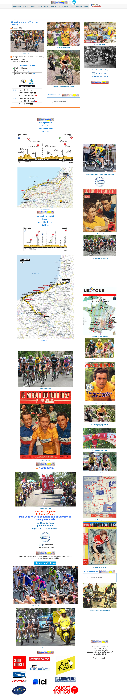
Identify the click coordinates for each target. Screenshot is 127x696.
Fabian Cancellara (28, 95)
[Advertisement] (63, 14)
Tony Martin (26, 104)
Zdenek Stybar (29, 101)
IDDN (104, 654)
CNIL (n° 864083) (106, 652)
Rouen (29, 90)
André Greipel (29, 92)
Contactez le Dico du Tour (45, 546)
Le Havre (30, 98)
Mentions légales (100, 658)
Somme (15, 28)
